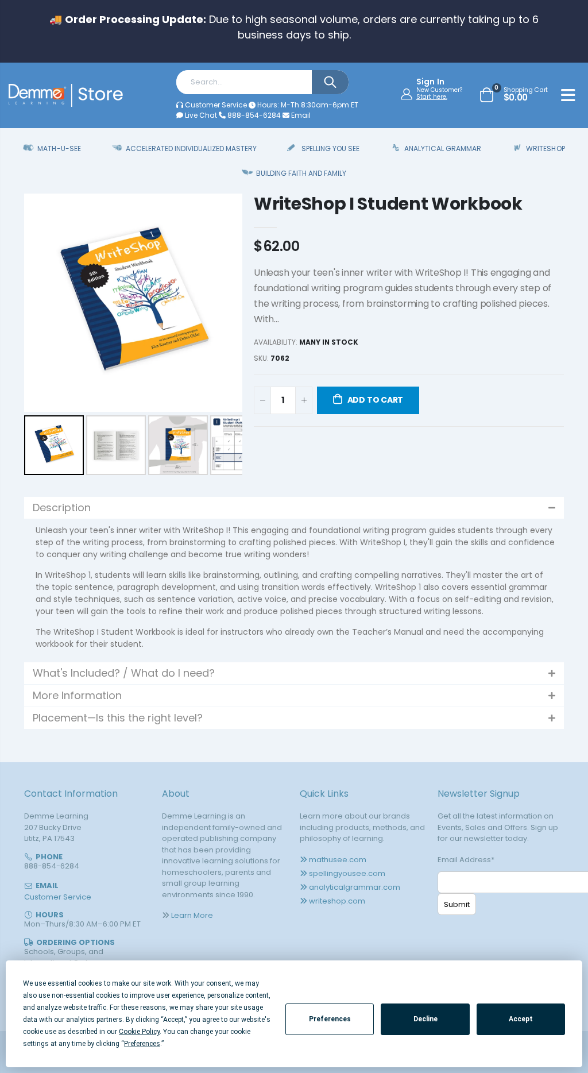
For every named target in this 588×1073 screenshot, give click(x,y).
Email (300, 115)
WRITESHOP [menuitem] (545, 148)
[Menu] (568, 97)
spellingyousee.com (347, 873)
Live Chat (200, 115)
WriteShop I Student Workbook (388, 203)
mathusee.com (337, 859)
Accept (521, 1019)
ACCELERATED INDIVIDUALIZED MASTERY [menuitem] (191, 148)
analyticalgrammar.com (354, 887)
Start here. (431, 96)
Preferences (330, 1019)
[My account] (408, 94)
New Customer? (439, 90)
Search (330, 82)
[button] (294, 508)
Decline (425, 1019)
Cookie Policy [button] (139, 1032)
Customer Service (216, 105)
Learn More (192, 915)
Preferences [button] (142, 1044)
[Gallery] (133, 336)
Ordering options (75, 942)
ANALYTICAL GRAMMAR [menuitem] (442, 148)
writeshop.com (337, 901)
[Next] (225, 303)
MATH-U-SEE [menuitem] (58, 148)
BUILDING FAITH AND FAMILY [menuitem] (301, 173)
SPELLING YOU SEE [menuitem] (330, 148)
